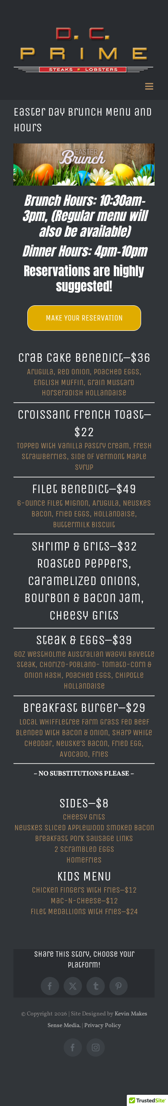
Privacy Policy (102, 1026)
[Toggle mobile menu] (150, 86)
